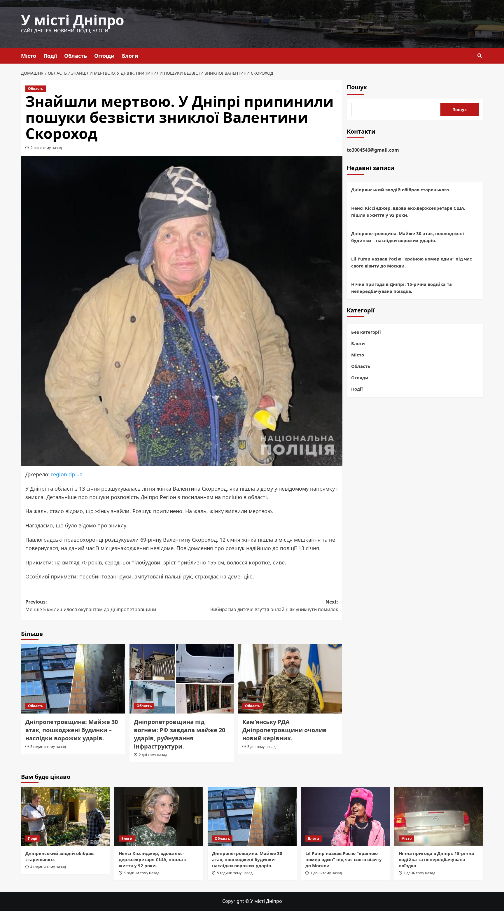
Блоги (130, 55)
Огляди (104, 55)
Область (75, 55)
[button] (479, 55)
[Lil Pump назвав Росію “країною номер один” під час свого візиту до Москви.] (345, 816)
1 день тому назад (326, 872)
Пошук (357, 87)
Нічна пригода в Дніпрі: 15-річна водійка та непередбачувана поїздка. (401, 287)
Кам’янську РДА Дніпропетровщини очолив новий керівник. (284, 730)
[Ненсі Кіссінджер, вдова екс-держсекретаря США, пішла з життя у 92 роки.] (158, 816)
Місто (28, 55)
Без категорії (366, 332)
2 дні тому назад (153, 754)
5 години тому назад (48, 746)
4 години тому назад (48, 866)
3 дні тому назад (261, 746)
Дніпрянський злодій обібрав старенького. (400, 190)
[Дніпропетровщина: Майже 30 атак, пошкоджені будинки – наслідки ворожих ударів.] (73, 678)
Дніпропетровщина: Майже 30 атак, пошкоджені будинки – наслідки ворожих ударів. (71, 730)
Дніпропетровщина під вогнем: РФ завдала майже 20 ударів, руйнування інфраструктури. (179, 734)
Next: (274, 606)
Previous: (90, 606)
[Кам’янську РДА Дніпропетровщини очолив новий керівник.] (290, 678)
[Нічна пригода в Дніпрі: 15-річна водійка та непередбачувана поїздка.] (438, 816)
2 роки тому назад (46, 147)
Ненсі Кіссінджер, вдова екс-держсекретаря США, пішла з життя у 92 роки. (408, 211)
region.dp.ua (67, 474)
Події (50, 55)
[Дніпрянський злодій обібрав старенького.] (65, 816)
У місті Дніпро (72, 20)
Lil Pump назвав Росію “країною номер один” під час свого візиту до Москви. (411, 262)
